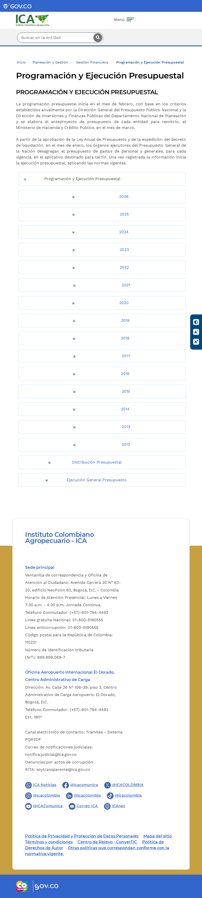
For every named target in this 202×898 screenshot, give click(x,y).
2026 (124, 196)
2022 (124, 267)
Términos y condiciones (49, 842)
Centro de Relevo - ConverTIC (107, 842)
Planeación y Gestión (50, 62)
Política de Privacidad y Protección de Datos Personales (81, 836)
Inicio (21, 62)
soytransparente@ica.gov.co (63, 769)
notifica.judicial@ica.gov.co (51, 754)
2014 (125, 409)
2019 (125, 320)
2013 (126, 426)
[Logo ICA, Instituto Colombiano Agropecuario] (32, 20)
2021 (126, 285)
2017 (126, 356)
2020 (124, 302)
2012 (126, 444)
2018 (125, 338)
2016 (125, 373)
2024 (124, 232)
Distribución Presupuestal (97, 462)
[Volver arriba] (191, 865)
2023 (124, 249)
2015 (126, 391)
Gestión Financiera (92, 62)
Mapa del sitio (157, 836)
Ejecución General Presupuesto (97, 480)
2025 (124, 214)
